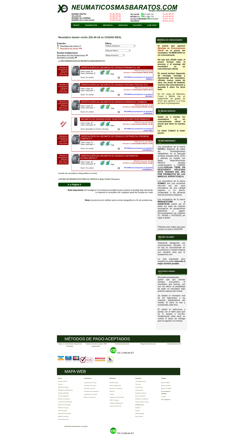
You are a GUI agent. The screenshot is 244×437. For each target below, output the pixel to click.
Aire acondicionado (115, 385)
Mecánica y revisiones (116, 388)
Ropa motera (139, 416)
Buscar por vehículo (90, 397)
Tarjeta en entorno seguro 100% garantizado (96, 345)
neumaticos (88, 378)
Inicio (60, 378)
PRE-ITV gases (114, 400)
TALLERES (137, 25)
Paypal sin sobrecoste (148, 344)
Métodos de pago (63, 387)
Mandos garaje (139, 413)
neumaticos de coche (90, 382)
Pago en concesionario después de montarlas (70, 345)
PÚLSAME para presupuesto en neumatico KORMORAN (138, 112)
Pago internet (139, 390)
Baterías (112, 391)
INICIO (76, 25)
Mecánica (113, 378)
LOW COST (152, 25)
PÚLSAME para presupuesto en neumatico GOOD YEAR (138, 129)
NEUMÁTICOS (91, 25)
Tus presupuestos (140, 381)
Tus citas (138, 384)
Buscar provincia (166, 385)
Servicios (138, 378)
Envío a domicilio (140, 396)
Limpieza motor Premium (117, 397)
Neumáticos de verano (69, 48)
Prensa (60, 384)
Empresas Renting (63, 393)
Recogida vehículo (140, 393)
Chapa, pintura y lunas (142, 402)
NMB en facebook (63, 416)
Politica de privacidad (64, 404)
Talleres (163, 378)
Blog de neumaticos (64, 399)
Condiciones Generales (65, 402)
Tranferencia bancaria (122, 344)
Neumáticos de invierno (69, 46)
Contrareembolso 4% (174, 344)
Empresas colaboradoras (65, 390)
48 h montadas (62, 410)
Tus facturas (139, 387)
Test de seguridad (63, 396)
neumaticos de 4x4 (89, 388)
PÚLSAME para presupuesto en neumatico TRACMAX (138, 95)
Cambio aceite (114, 382)
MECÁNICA (108, 25)
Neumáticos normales (65, 58)
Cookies (163, 396)
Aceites (112, 394)
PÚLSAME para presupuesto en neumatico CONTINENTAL (138, 149)
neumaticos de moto (90, 385)
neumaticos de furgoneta (91, 391)
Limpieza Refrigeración (116, 403)
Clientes (164, 393)
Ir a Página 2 (74, 184)
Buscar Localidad (166, 388)
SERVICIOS (123, 25)
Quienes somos (62, 381)
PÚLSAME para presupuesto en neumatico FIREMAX (138, 78)
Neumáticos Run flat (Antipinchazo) (71, 55)
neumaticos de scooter (90, 394)
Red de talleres (165, 382)
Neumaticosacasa (63, 419)
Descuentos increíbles (64, 413)
